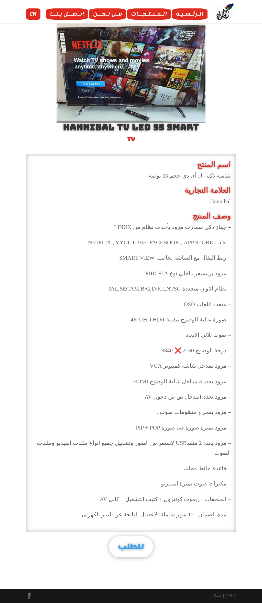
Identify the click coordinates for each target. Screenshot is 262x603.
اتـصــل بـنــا (67, 14)
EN (33, 14)
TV (131, 139)
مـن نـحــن (107, 14)
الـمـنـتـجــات (149, 14)
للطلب (131, 546)
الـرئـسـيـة (190, 14)
